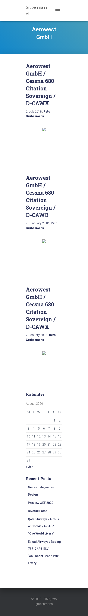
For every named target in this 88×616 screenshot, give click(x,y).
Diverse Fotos (37, 511)
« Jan (29, 467)
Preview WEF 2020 (40, 503)
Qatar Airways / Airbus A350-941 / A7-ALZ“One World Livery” (43, 526)
